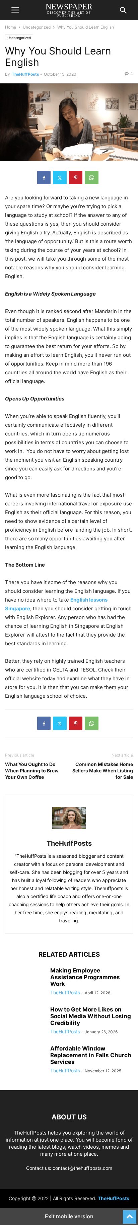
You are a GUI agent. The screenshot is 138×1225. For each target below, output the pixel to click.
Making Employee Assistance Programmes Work (85, 977)
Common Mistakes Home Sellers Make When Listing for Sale (102, 770)
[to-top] (129, 1214)
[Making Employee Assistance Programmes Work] (25, 982)
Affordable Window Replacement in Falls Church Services (90, 1055)
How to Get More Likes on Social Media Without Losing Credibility (90, 1016)
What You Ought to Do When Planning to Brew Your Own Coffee (32, 770)
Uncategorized (37, 27)
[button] (15, 10)
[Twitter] (60, 177)
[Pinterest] (75, 177)
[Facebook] (44, 177)
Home (10, 27)
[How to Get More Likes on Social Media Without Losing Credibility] (25, 1021)
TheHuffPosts (25, 74)
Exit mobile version (69, 1216)
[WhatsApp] (91, 177)
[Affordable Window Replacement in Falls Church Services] (25, 1060)
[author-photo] (69, 834)
